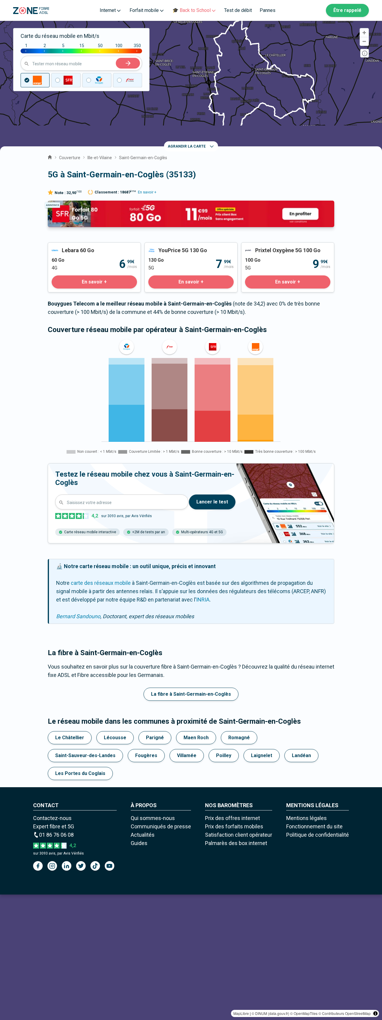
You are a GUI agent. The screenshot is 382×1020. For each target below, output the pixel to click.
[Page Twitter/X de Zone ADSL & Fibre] (81, 866)
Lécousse (115, 737)
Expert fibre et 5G (53, 826)
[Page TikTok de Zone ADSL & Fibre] (95, 866)
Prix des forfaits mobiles (234, 826)
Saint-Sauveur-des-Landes (85, 755)
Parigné (155, 737)
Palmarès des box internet (236, 843)
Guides (139, 843)
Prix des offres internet (232, 818)
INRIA (203, 599)
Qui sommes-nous (153, 818)
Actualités (143, 835)
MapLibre (241, 1013)
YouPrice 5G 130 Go (168, 247)
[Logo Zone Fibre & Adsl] (31, 10)
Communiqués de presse (161, 826)
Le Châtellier (69, 737)
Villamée (186, 755)
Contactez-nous (52, 818)
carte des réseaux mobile (101, 583)
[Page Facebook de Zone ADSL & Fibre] (38, 866)
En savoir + (147, 192)
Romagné (239, 737)
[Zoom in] (364, 32)
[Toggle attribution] (375, 1013)
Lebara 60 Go (63, 247)
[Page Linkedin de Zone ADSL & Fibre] (66, 866)
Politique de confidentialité (317, 835)
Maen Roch (196, 737)
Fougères (146, 755)
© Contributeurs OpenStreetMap (344, 1013)
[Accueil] (50, 156)
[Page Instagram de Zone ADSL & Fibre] (52, 866)
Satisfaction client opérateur (238, 835)
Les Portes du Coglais (80, 773)
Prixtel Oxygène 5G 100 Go (272, 247)
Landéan (301, 755)
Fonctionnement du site (314, 826)
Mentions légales (306, 818)
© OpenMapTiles (304, 1013)
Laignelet (261, 755)
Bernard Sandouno (78, 616)
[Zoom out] (364, 41)
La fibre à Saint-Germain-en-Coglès (191, 694)
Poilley (223, 755)
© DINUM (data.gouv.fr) (270, 1013)
